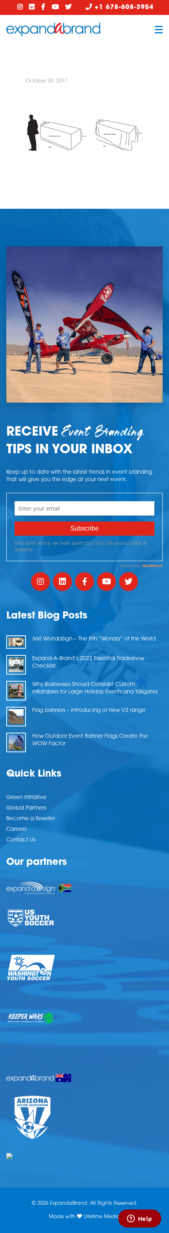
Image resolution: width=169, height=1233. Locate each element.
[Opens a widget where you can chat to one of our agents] (139, 1219)
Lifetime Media (102, 1216)
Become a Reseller (30, 818)
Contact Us (20, 840)
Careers (16, 829)
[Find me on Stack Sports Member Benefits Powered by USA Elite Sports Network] (84, 1156)
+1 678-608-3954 (123, 7)
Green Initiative (26, 797)
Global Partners (26, 808)
